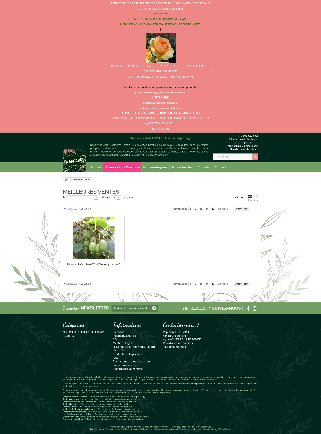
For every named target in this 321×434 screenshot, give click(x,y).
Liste (256, 200)
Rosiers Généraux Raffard (75, 397)
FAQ (115, 357)
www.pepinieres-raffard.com (123, 427)
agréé (217, 429)
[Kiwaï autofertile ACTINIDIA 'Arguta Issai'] (93, 238)
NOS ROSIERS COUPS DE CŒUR (83, 332)
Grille (249, 200)
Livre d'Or (119, 350)
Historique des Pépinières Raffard (134, 346)
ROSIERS (68, 335)
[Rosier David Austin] (74, 160)
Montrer (106, 197)
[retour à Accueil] (66, 180)
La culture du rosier (125, 365)
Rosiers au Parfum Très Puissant (78, 402)
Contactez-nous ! (181, 324)
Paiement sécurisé (124, 335)
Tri (64, 197)
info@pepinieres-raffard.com (242, 146)
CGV (115, 339)
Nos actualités (182, 167)
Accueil (95, 167)
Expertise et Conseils (73, 417)
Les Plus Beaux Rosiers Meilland (78, 414)
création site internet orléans (195, 429)
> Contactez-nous (248, 135)
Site (212, 429)
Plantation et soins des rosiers (131, 361)
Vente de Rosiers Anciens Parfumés (79, 409)
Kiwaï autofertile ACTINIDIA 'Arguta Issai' (93, 264)
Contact (220, 167)
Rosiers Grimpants (71, 399)
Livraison (118, 332)
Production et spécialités (128, 354)
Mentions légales (123, 343)
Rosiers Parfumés (71, 404)
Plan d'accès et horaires (243, 149)
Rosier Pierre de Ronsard (74, 412)
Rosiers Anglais (70, 407)
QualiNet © (226, 429)
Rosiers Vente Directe (121, 167)
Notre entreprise (155, 167)
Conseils (204, 167)
